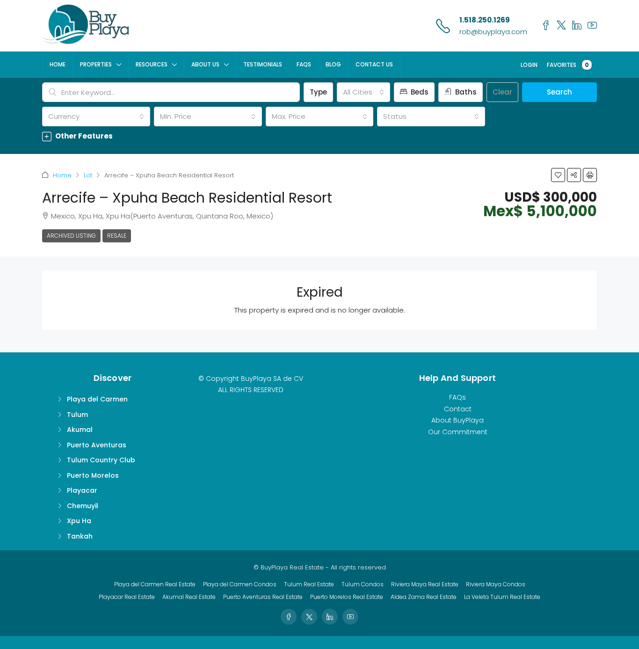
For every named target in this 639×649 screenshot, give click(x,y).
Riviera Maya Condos (495, 584)
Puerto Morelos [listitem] (93, 475)
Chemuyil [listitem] (82, 505)
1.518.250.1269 (484, 20)
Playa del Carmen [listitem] (97, 399)
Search (559, 92)
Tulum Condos (362, 584)
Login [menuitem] (529, 65)
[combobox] (363, 92)
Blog (333, 64)
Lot (88, 175)
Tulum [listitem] (77, 414)
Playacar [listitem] (82, 490)
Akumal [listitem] (80, 429)
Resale (116, 236)
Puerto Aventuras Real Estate (263, 597)
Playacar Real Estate (127, 597)
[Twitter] (309, 617)
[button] (319, 136)
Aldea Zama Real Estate (424, 597)
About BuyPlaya (457, 420)
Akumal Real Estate (189, 597)
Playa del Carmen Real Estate (155, 584)
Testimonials (262, 64)
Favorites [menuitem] (568, 65)
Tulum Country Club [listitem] (101, 460)
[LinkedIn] (330, 617)
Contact (458, 409)
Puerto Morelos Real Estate (346, 597)
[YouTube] (350, 617)
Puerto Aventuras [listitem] (96, 445)
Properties (96, 64)
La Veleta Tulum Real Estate (502, 597)
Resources (151, 64)
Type (318, 92)
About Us (205, 64)
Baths (465, 92)
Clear (502, 92)
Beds (418, 92)
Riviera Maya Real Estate (424, 584)
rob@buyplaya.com (493, 31)
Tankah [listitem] (80, 536)
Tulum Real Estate (309, 584)
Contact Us (374, 64)
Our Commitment (457, 432)
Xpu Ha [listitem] (79, 520)
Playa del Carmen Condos (239, 584)
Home (57, 64)
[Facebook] (289, 617)
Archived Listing (71, 236)
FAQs (304, 64)
